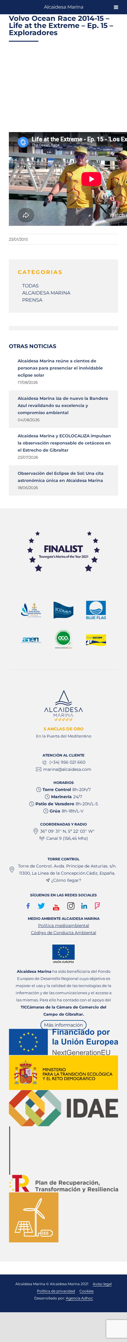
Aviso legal (102, 1284)
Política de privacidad (56, 1291)
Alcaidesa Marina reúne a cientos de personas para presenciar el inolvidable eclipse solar (60, 368)
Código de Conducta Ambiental (63, 932)
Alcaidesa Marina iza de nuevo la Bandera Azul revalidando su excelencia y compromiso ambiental (63, 405)
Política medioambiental (63, 925)
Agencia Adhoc (79, 1298)
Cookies (86, 1291)
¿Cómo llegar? (66, 880)
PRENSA (32, 300)
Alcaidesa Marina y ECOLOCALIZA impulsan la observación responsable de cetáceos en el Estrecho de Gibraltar (64, 443)
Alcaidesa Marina (63, 7)
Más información (63, 1025)
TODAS (30, 286)
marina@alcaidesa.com (67, 769)
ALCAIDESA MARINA (46, 293)
